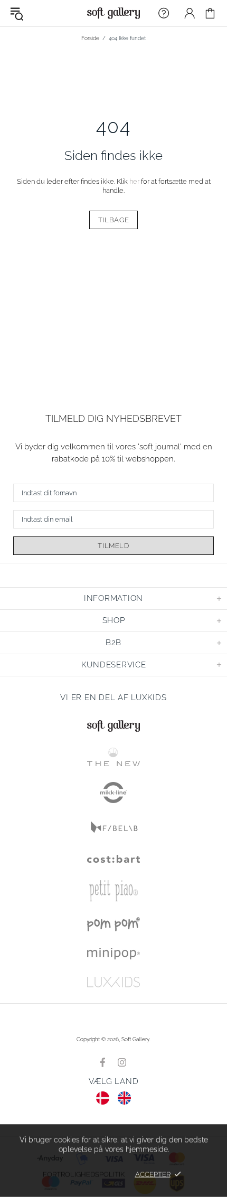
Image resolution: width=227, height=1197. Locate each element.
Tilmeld (113, 546)
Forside (90, 38)
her (134, 181)
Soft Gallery (113, 13)
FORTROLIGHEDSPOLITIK (84, 1174)
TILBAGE (113, 220)
